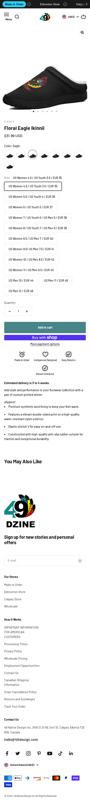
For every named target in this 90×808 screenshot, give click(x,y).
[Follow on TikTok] (60, 753)
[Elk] (44, 154)
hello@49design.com (21, 739)
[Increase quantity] (27, 311)
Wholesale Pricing (15, 658)
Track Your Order (15, 706)
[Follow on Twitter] (18, 753)
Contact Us (11, 673)
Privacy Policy (13, 651)
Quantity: (10, 302)
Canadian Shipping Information (16, 682)
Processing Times (16, 644)
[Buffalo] (21, 154)
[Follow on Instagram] (28, 753)
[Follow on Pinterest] (39, 753)
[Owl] (55, 154)
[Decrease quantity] (9, 311)
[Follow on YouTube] (50, 753)
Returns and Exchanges (19, 699)
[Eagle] (32, 154)
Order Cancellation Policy (20, 692)
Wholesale (11, 606)
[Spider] (67, 154)
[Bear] (9, 154)
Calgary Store (13, 599)
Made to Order (14, 4)
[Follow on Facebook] (7, 753)
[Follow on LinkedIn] (71, 753)
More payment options (45, 344)
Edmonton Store (50, 4)
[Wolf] (9, 165)
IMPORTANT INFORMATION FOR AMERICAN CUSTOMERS (21, 632)
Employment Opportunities (22, 665)
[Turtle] (78, 154)
